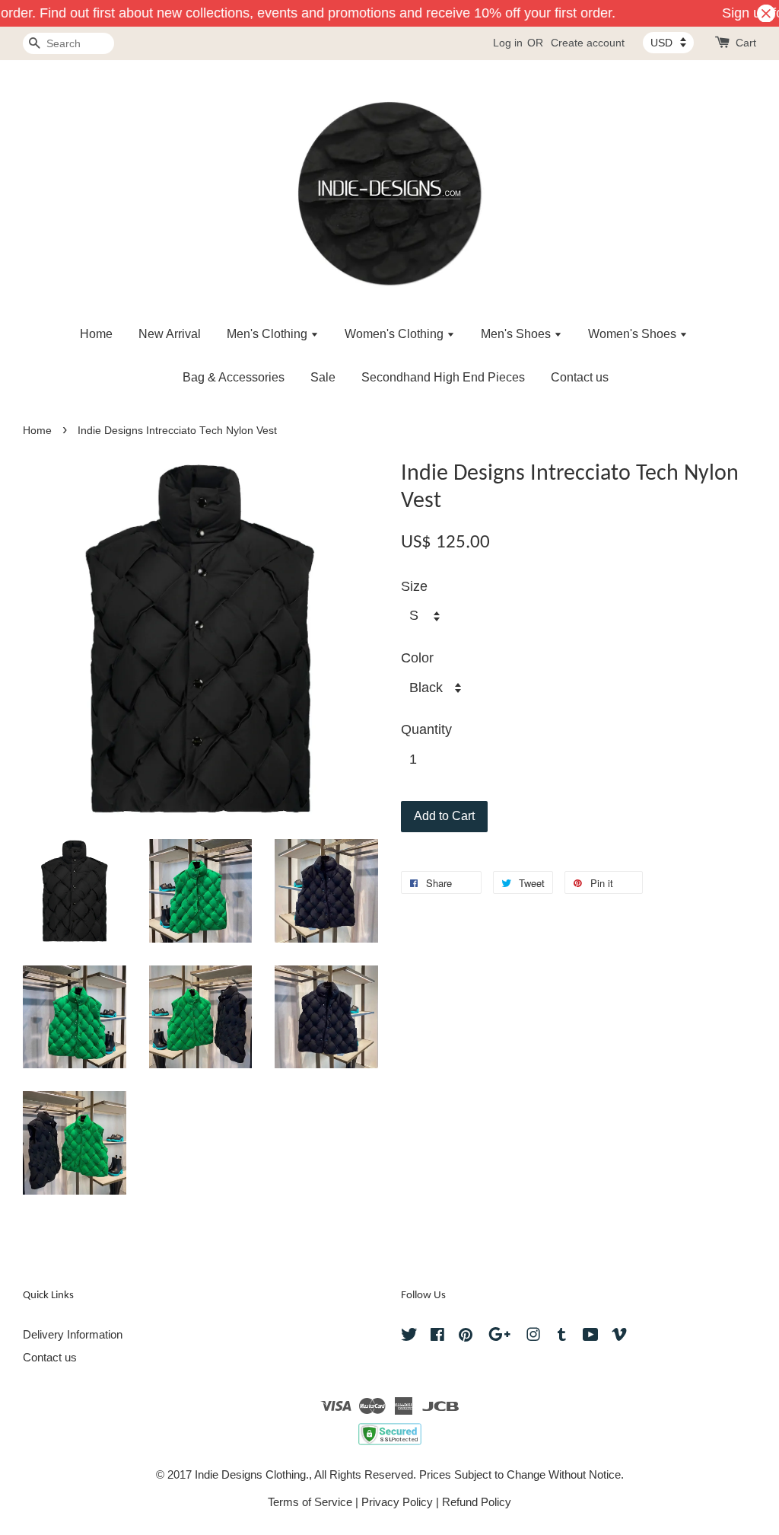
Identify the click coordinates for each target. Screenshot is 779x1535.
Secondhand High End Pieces (443, 377)
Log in (508, 43)
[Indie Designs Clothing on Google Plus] (499, 1336)
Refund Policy (476, 1501)
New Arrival (169, 333)
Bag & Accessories (234, 377)
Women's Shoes (633, 333)
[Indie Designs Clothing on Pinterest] (465, 1336)
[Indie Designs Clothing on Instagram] (533, 1336)
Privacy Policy (397, 1501)
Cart (746, 43)
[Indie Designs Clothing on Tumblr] (562, 1336)
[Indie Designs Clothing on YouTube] (590, 1336)
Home (96, 333)
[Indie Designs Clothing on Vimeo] (619, 1336)
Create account (588, 43)
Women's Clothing (396, 333)
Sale (322, 377)
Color (417, 657)
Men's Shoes (517, 333)
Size (414, 586)
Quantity (426, 729)
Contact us (580, 377)
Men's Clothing (268, 333)
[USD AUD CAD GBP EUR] (668, 42)
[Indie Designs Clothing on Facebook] (437, 1336)
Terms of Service (310, 1501)
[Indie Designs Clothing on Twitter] (409, 1336)
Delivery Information (72, 1334)
